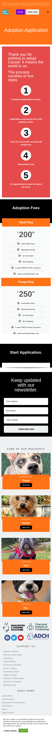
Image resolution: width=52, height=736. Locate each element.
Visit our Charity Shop (12, 655)
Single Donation (10, 675)
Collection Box (9, 662)
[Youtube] (21, 638)
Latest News (7, 696)
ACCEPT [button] (23, 730)
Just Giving (8, 658)
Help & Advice (8, 713)
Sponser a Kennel (11, 651)
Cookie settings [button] (10, 731)
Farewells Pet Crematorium (13, 703)
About (4, 709)
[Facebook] (7, 638)
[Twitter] (14, 638)
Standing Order (9, 685)
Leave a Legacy (10, 668)
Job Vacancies (8, 699)
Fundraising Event (11, 672)
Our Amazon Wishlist (12, 665)
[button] (48, 12)
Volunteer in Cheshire (12, 682)
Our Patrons (7, 706)
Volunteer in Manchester (13, 678)
